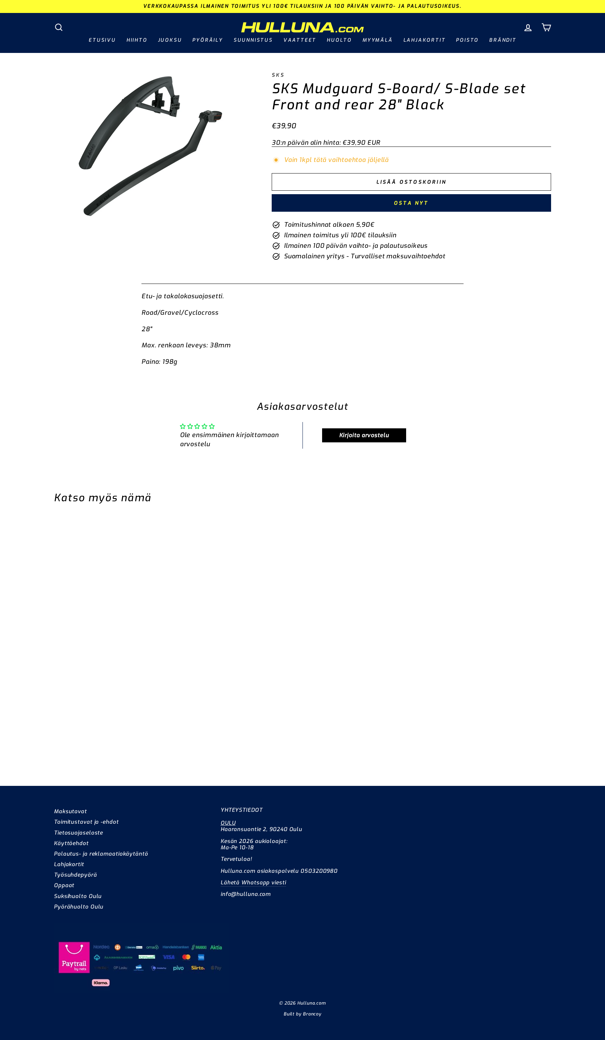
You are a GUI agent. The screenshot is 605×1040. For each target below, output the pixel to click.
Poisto (467, 40)
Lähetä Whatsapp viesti (253, 882)
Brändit (502, 40)
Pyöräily (207, 40)
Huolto (339, 40)
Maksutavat (70, 811)
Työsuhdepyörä (75, 874)
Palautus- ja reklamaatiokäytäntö (101, 853)
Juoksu (170, 40)
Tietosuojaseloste (78, 832)
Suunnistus (253, 40)
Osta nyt (411, 203)
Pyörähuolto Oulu (78, 906)
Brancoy (312, 1014)
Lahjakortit (424, 40)
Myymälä (377, 40)
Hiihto (136, 40)
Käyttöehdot (71, 843)
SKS (278, 75)
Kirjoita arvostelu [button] (364, 435)
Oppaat (64, 885)
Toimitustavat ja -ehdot (86, 821)
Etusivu (102, 40)
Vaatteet (299, 40)
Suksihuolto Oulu (78, 896)
